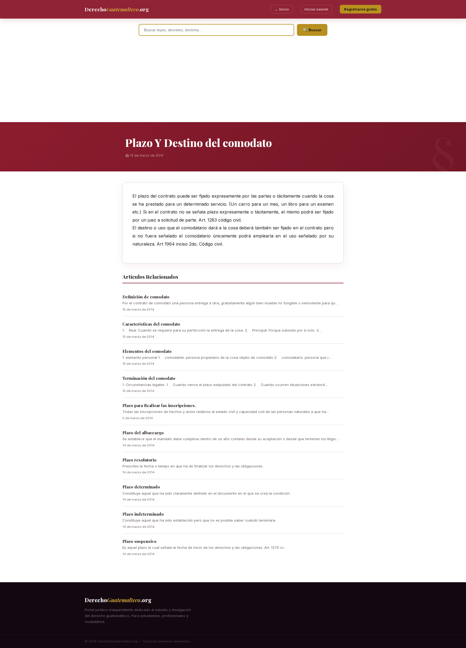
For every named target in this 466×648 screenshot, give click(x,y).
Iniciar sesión (316, 9)
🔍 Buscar (312, 30)
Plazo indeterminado (143, 514)
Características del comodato (151, 324)
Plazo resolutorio (139, 460)
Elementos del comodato (147, 351)
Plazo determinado (141, 487)
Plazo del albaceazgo (143, 432)
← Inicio (282, 9)
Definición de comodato (145, 296)
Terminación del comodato (148, 378)
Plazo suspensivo (139, 541)
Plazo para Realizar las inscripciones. (159, 405)
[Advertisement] (233, 81)
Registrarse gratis (360, 9)
